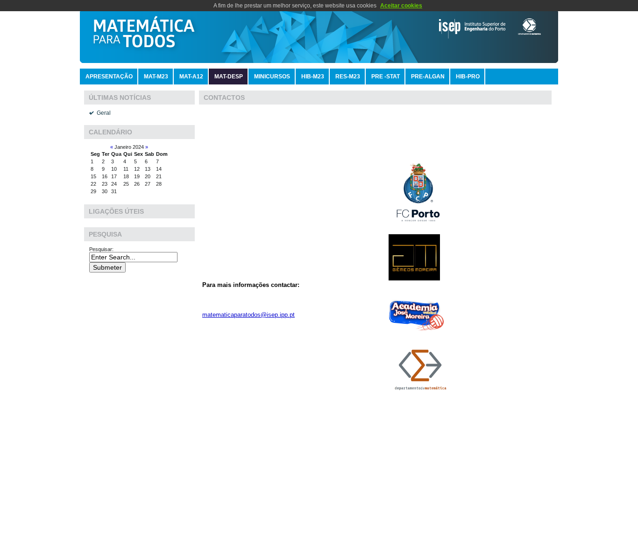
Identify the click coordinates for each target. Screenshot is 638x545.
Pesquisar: (102, 249)
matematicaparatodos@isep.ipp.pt (248, 314)
